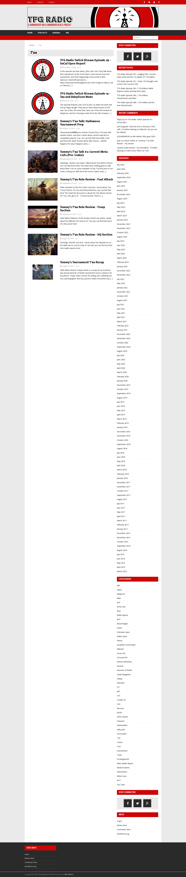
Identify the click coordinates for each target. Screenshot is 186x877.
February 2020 (123, 376)
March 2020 (122, 372)
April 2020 (121, 368)
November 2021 (123, 292)
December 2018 (123, 431)
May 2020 (121, 364)
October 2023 (122, 232)
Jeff (118, 691)
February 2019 (123, 423)
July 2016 (120, 554)
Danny (119, 640)
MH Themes (69, 874)
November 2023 (123, 228)
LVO (118, 704)
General (56, 32)
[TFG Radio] (93, 17)
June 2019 (121, 406)
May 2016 (121, 563)
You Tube (121, 784)
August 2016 (122, 550)
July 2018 (120, 453)
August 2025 (122, 181)
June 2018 (121, 457)
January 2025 (122, 190)
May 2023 (121, 249)
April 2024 (121, 211)
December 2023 (123, 224)
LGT (118, 695)
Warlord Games (123, 767)
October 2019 (122, 389)
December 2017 (123, 482)
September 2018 (123, 444)
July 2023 (120, 241)
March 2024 (122, 215)
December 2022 (123, 270)
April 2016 (121, 567)
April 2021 (121, 317)
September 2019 (123, 393)
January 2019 (122, 427)
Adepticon (121, 594)
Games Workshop (124, 661)
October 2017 (122, 491)
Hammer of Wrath (124, 670)
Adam (119, 590)
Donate (51, 2)
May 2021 (121, 313)
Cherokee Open (123, 632)
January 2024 (122, 220)
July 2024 (120, 203)
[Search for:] (145, 37)
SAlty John (121, 729)
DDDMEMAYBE (123, 136)
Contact (40, 2)
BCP (118, 619)
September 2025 (123, 177)
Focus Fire (121, 653)
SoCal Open (122, 734)
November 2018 (123, 436)
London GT (121, 700)
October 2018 (122, 440)
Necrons (120, 708)
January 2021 (122, 330)
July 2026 (120, 165)
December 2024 (123, 194)
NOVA (119, 712)
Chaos (119, 628)
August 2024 (122, 198)
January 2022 (122, 287)
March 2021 (122, 321)
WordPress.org (123, 834)
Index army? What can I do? (137, 150)
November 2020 (123, 338)
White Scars (122, 776)
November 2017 (123, 486)
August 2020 (122, 351)
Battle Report (122, 615)
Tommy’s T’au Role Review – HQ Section (86, 234)
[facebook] (128, 56)
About (29, 2)
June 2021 (121, 309)
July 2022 (120, 279)
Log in (119, 821)
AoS (118, 602)
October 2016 (122, 541)
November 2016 (123, 537)
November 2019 (123, 385)
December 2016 (123, 533)
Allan (119, 598)
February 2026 (123, 173)
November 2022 (123, 275)
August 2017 (122, 499)
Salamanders (122, 725)
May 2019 (121, 410)
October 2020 (122, 342)
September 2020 (123, 347)
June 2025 (121, 186)
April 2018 (121, 465)
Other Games (122, 717)
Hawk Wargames (124, 674)
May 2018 (121, 461)
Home (30, 32)
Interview (120, 683)
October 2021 (122, 296)
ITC (118, 687)
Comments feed (123, 829)
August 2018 (122, 448)
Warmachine (122, 772)
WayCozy (121, 119)
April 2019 (121, 414)
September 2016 (123, 546)
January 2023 (122, 266)
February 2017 (123, 524)
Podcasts (42, 32)
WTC (119, 780)
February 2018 (123, 474)
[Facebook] (144, 2)
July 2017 (120, 503)
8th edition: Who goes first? (144, 136)
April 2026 (121, 169)
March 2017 (122, 520)
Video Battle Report (125, 763)
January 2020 (122, 381)
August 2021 (122, 300)
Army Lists (121, 606)
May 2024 (121, 207)
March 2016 (122, 571)
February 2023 (123, 262)
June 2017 (121, 508)
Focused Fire (122, 657)
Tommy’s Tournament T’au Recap (82, 262)
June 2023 (121, 245)
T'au (118, 738)
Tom (119, 746)
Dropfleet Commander (126, 645)
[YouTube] (154, 2)
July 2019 (120, 402)
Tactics (120, 742)
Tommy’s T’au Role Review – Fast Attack (86, 179)
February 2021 (123, 325)
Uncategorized (123, 759)
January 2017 (122, 529)
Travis (119, 755)
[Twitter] (149, 2)
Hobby (119, 678)
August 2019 (122, 398)
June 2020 (121, 359)
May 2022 (121, 283)
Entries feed (122, 825)
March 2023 (122, 258)
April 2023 (121, 253)
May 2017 (121, 512)
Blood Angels (122, 623)
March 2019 (122, 419)
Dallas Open (122, 636)
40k (67, 32)
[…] (71, 85)
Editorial (120, 649)
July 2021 (120, 304)
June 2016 (121, 558)
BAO (119, 611)
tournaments (122, 751)
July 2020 (120, 355)
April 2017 (121, 516)
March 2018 (122, 469)
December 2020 (123, 334)
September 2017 (123, 495)
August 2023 (122, 237)
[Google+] (159, 2)
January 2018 (122, 478)
